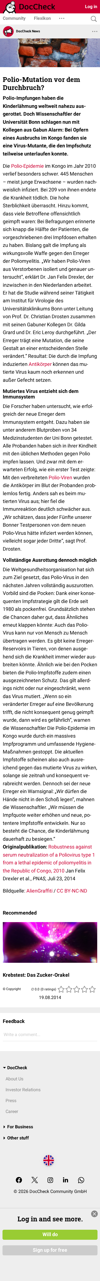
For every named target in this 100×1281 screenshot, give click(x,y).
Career (12, 1111)
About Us (14, 1078)
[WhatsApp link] (81, 1180)
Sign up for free (50, 1250)
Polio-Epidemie (27, 166)
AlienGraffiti (39, 891)
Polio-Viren (60, 477)
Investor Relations (23, 1089)
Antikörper (40, 364)
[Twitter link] (34, 1180)
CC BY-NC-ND (72, 891)
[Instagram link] (50, 1180)
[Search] (92, 19)
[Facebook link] (19, 1180)
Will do (50, 1234)
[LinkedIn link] (65, 1180)
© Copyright (12, 989)
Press (11, 1100)
